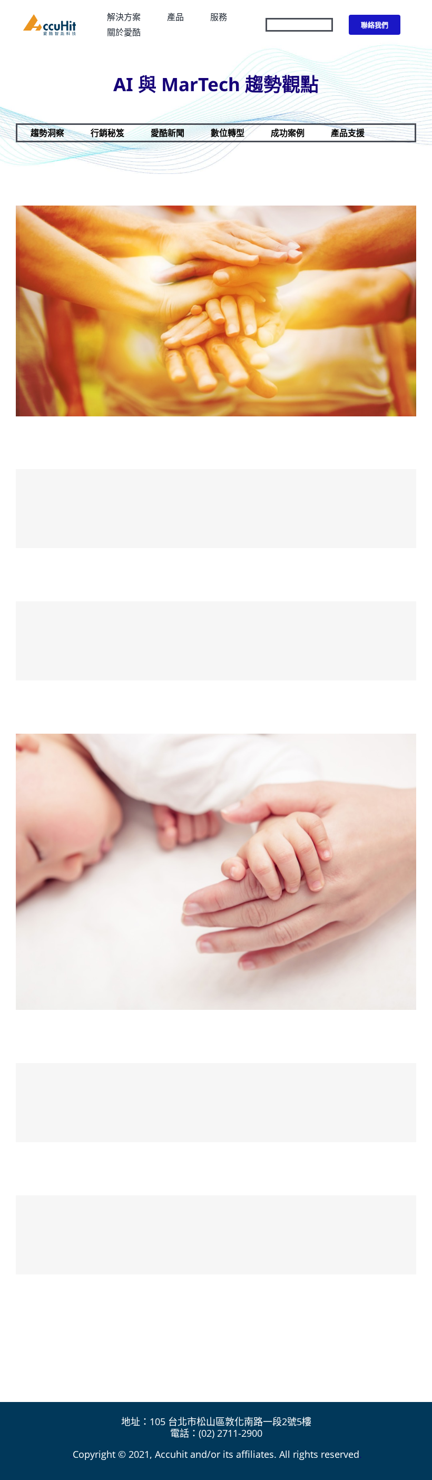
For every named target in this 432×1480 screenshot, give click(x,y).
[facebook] (289, 25)
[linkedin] (327, 25)
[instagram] (308, 25)
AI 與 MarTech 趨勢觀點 (216, 84)
